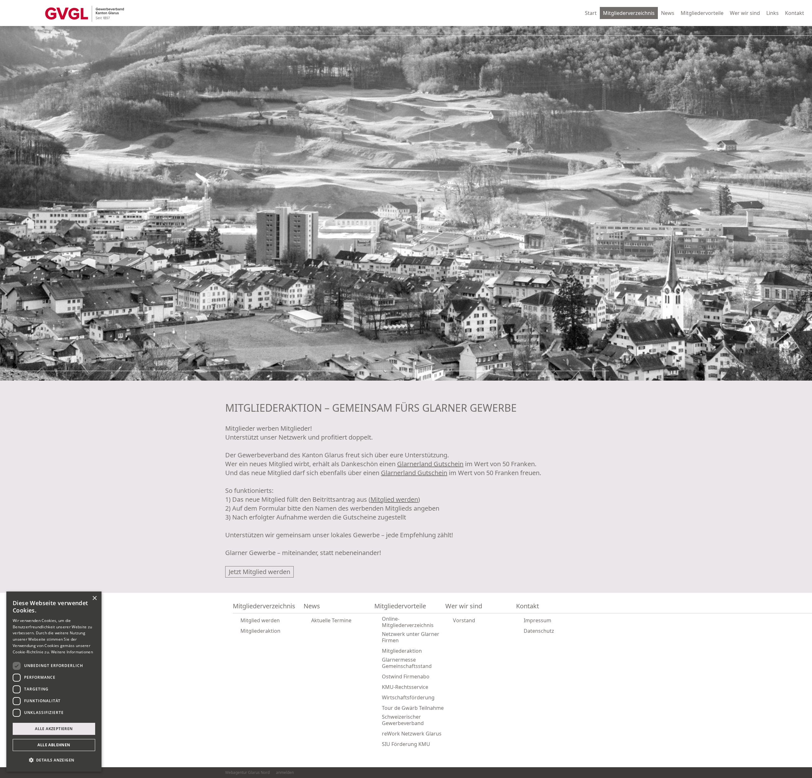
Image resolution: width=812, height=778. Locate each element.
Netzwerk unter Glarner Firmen (410, 637)
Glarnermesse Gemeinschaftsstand (407, 663)
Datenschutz (539, 631)
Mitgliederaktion (260, 631)
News (667, 13)
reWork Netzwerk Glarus (412, 733)
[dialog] (54, 682)
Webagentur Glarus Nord (247, 772)
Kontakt (794, 13)
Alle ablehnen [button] (53, 745)
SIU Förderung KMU (406, 744)
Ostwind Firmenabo (405, 676)
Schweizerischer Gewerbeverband (403, 720)
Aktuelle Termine (331, 620)
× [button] (94, 598)
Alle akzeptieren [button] (54, 728)
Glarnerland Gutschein (430, 464)
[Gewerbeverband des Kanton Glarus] (84, 13)
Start (591, 13)
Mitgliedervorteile (702, 13)
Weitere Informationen (72, 652)
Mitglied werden (394, 499)
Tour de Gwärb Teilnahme (413, 708)
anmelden (285, 772)
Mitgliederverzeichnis (629, 13)
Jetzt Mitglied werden (259, 571)
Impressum (537, 620)
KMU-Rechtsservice (405, 687)
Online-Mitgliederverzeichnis (408, 622)
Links (772, 13)
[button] (54, 760)
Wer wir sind (745, 13)
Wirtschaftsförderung (408, 697)
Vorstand (464, 620)
